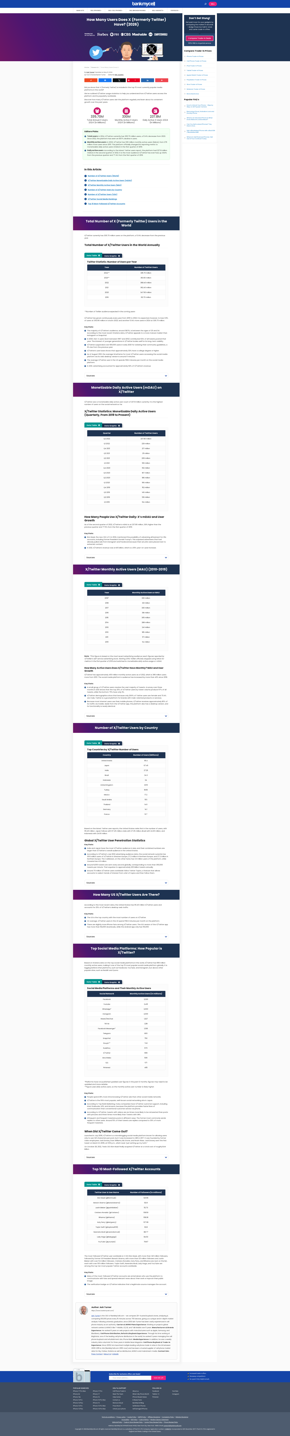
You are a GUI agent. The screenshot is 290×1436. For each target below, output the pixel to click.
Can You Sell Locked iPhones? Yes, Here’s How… (199, 125)
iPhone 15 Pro (77, 1406)
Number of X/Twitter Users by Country (105, 190)
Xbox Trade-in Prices (194, 84)
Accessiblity (125, 1420)
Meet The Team (118, 1394)
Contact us (116, 1400)
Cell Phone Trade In (119, 1391)
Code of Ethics (144, 1420)
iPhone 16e (77, 1397)
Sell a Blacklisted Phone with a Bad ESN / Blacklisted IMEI (201, 131)
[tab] (126, 375)
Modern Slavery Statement (159, 1420)
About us (136, 1391)
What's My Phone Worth (141, 1394)
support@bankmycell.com (172, 1426)
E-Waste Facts (137, 1400)
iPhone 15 (96, 1403)
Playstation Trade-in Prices (196, 80)
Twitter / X (155, 1394)
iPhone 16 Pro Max (99, 1400)
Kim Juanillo (119, 75)
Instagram (175, 1394)
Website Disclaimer (182, 1417)
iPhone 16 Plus (78, 1403)
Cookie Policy (131, 1417)
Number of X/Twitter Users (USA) (102, 194)
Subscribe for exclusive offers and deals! (124, 1374)
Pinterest (155, 1397)
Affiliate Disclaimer (154, 1417)
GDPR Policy (142, 1417)
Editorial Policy (117, 1422)
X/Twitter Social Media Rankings (102, 199)
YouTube (175, 1391)
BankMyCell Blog (138, 1403)
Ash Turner (90, 72)
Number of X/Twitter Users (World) (103, 176)
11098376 (167, 1429)
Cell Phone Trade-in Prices (196, 61)
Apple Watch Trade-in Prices (197, 75)
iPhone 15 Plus (78, 1409)
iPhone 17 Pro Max (79, 1391)
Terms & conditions (108, 1417)
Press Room (117, 1406)
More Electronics (193, 94)
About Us (107, 1354)
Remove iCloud (118, 1403)
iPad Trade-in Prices (194, 66)
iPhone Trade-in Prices (195, 56)
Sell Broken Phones (139, 1406)
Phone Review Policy (171, 1422)
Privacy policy (121, 1417)
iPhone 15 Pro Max (99, 1406)
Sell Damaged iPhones (140, 1409)
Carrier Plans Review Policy (153, 1422)
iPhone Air (76, 1394)
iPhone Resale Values (140, 1397)
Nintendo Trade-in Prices (196, 89)
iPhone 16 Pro (77, 1400)
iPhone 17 (96, 1394)
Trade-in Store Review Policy (133, 1422)
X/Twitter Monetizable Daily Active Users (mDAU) (110, 180)
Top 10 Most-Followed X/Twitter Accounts (106, 204)
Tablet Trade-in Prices (195, 70)
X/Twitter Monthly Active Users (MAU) (105, 185)
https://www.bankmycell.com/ (102, 1311)
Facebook (155, 1391)
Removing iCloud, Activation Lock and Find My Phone (200, 112)
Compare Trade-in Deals (199, 38)
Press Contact (97, 1354)
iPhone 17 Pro (97, 1391)
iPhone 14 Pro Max (99, 1409)
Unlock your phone (119, 1409)
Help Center (117, 1397)
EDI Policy (134, 1420)
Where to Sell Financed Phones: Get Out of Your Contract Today (200, 138)
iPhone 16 (96, 1397)
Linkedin (115, 1354)
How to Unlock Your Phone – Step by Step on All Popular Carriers (200, 106)
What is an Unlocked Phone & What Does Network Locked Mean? (199, 118)
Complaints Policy (168, 1417)
